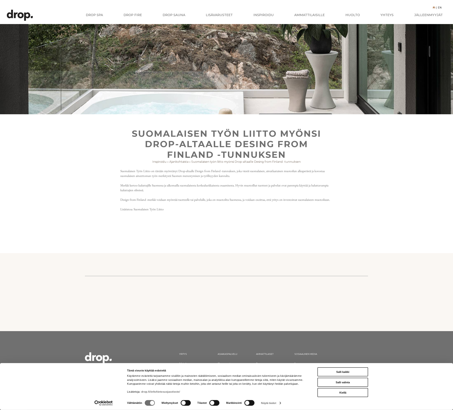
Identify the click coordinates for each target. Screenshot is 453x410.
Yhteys (387, 15)
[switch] (186, 403)
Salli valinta (343, 382)
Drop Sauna (174, 15)
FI (434, 7)
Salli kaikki (342, 371)
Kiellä (342, 392)
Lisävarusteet (219, 15)
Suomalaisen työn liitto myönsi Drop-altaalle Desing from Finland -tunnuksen (246, 161)
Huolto (352, 15)
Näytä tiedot (268, 403)
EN (440, 7)
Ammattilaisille (309, 15)
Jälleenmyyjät (428, 15)
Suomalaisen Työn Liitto (148, 209)
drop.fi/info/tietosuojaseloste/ (160, 391)
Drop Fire (133, 15)
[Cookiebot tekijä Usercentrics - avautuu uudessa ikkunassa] (103, 403)
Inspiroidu (263, 15)
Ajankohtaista (178, 161)
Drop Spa (94, 15)
